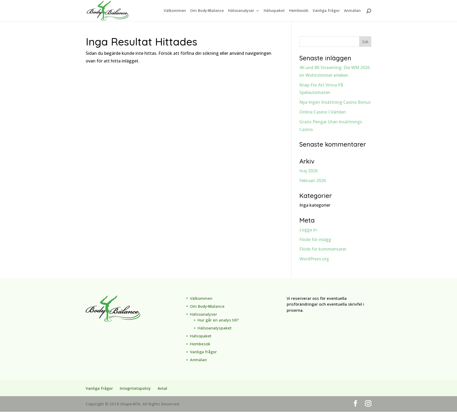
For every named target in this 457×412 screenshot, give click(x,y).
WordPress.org (314, 259)
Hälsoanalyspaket (215, 327)
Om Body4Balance (207, 11)
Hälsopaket (274, 11)
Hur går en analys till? (218, 320)
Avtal (162, 388)
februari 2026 (312, 180)
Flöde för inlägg (315, 239)
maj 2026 (308, 171)
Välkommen (175, 11)
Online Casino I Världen (322, 112)
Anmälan (352, 11)
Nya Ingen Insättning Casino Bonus (335, 102)
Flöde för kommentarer (322, 249)
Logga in (308, 230)
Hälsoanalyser (241, 11)
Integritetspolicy (135, 388)
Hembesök (298, 11)
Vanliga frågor (326, 11)
